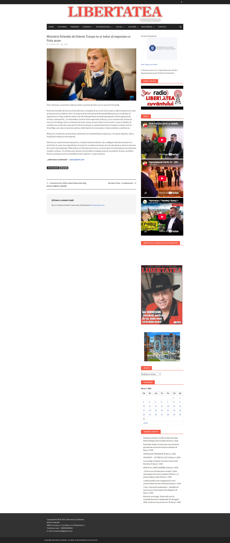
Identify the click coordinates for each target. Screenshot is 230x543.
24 (144, 414)
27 (162, 414)
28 (168, 414)
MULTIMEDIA (146, 27)
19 (156, 410)
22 (174, 410)
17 (144, 410)
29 (174, 414)
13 (162, 406)
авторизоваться (97, 205)
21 (168, 410)
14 (168, 406)
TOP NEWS (62, 27)
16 (180, 406)
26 (156, 414)
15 (174, 406)
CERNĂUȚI (74, 27)
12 (156, 406)
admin (66, 44)
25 (150, 414)
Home (51, 27)
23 (180, 410)
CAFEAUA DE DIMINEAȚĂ (153, 454)
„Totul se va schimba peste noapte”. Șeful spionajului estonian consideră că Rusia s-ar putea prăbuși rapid (161, 474)
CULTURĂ (132, 27)
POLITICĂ (64, 168)
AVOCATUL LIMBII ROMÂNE (154, 467)
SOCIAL (119, 27)
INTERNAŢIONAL (103, 27)
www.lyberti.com (77, 159)
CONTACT (162, 27)
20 (162, 410)
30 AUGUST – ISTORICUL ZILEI (155, 457)
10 (144, 406)
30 (180, 414)
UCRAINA (86, 27)
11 (150, 406)
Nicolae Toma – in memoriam (120, 183)
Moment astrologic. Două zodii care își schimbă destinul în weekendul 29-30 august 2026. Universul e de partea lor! (161, 499)
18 (150, 410)
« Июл (145, 423)
